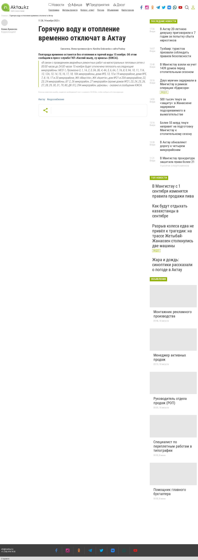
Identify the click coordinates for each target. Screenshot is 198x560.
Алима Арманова (9, 29)
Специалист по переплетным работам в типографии (172, 446)
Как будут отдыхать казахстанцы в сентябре (169, 210)
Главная (4, 16)
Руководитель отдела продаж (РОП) (170, 400)
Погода (100, 10)
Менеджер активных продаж (169, 357)
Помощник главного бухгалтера (169, 492)
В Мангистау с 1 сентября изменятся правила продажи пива (173, 191)
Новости (58, 4)
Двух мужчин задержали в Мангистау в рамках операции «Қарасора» (178, 84)
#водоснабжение (55, 99)
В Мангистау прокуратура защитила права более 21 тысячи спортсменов (177, 161)
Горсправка (54, 10)
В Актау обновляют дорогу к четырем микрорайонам (173, 146)
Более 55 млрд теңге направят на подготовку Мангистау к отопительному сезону (176, 128)
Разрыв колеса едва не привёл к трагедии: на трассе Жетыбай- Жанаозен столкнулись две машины (173, 235)
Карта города (128, 10)
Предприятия (99, 4)
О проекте (5, 559)
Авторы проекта (69, 10)
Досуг (121, 4)
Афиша (76, 4)
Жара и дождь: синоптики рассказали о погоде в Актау (172, 264)
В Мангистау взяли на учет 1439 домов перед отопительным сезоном (178, 68)
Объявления (112, 10)
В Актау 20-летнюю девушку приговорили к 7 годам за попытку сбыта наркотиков (177, 34)
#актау (41, 99)
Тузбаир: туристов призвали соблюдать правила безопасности (175, 52)
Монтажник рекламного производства (172, 314)
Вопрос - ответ (87, 10)
